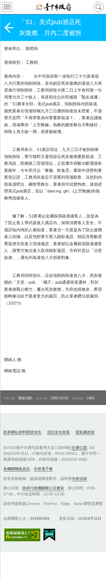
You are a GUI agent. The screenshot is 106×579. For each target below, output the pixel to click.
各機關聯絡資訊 (16, 469)
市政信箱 (79, 478)
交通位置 (79, 447)
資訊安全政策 (58, 432)
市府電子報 (43, 469)
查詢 (98, 7)
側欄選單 (7, 7)
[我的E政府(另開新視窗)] (49, 535)
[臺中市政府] (53, 7)
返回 (8, 27)
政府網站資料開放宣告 (22, 432)
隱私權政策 (85, 432)
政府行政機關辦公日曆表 (43, 488)
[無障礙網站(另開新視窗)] (22, 535)
